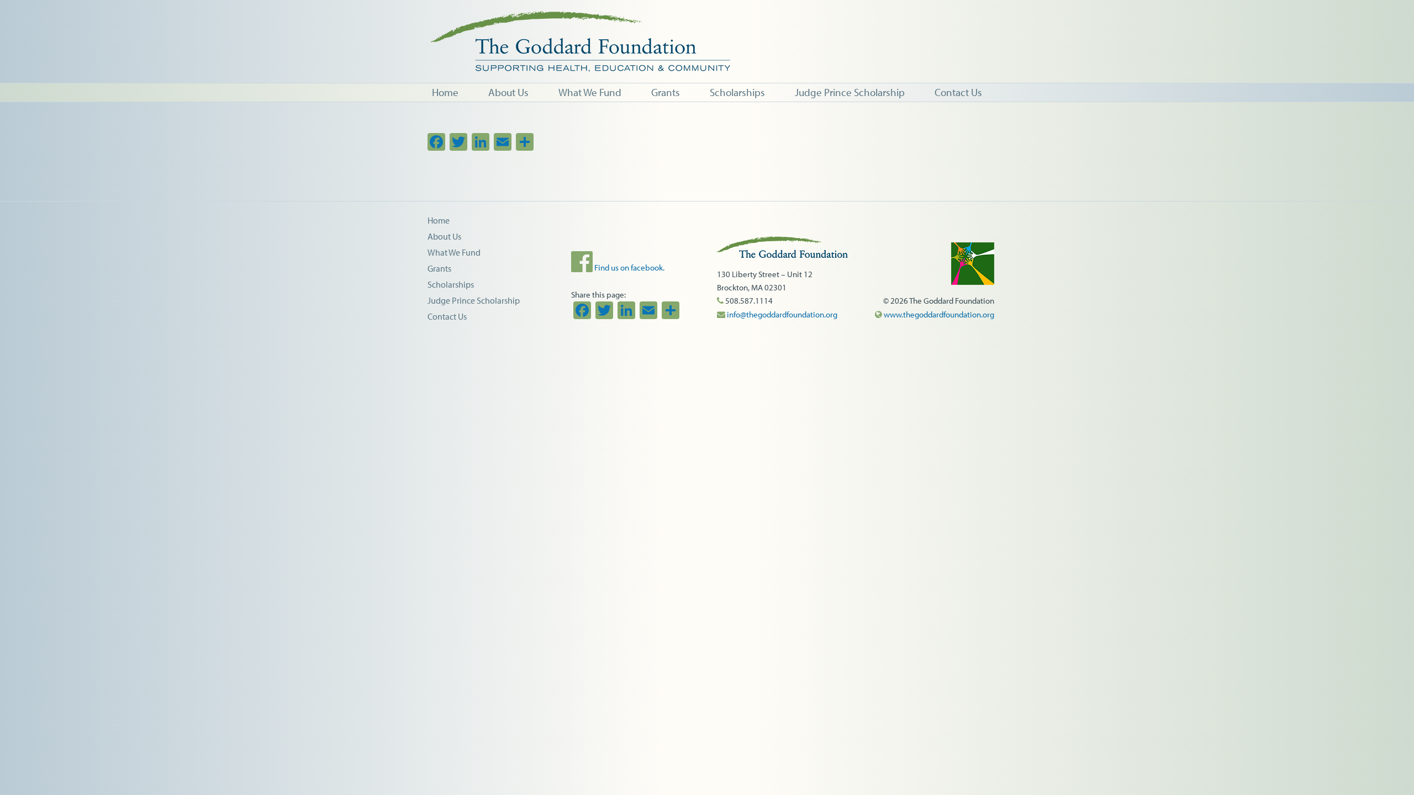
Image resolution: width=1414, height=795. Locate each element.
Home (439, 220)
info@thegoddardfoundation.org (781, 314)
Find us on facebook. (628, 267)
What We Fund (454, 252)
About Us (444, 236)
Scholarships (451, 284)
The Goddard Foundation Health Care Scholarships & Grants (779, 41)
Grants (439, 268)
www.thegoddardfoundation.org (938, 314)
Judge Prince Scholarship (474, 300)
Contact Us (447, 316)
